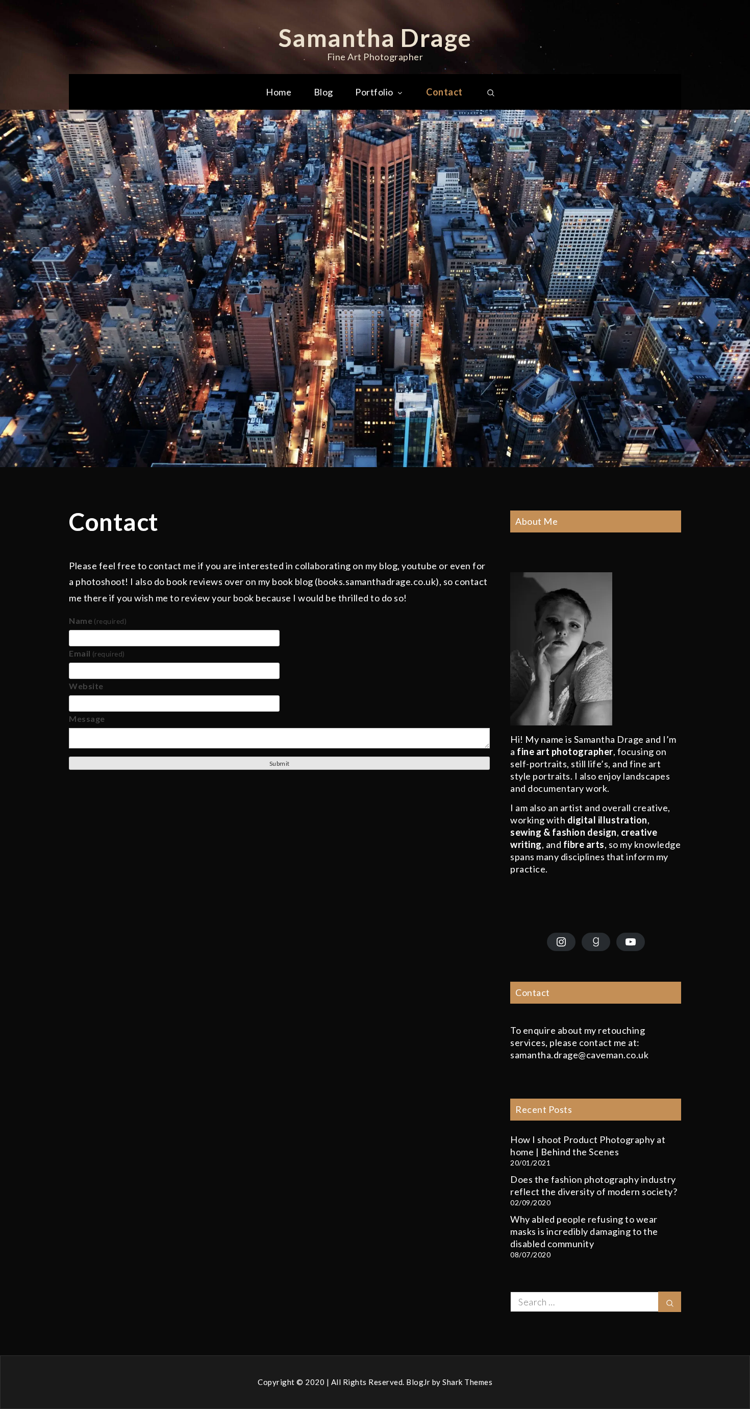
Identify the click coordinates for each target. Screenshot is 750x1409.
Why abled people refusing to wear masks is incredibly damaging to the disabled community (584, 1231)
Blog (323, 92)
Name (98, 620)
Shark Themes (467, 1382)
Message (87, 718)
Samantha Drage (375, 37)
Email (97, 653)
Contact (444, 92)
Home (278, 92)
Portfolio (374, 92)
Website (86, 686)
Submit (279, 763)
